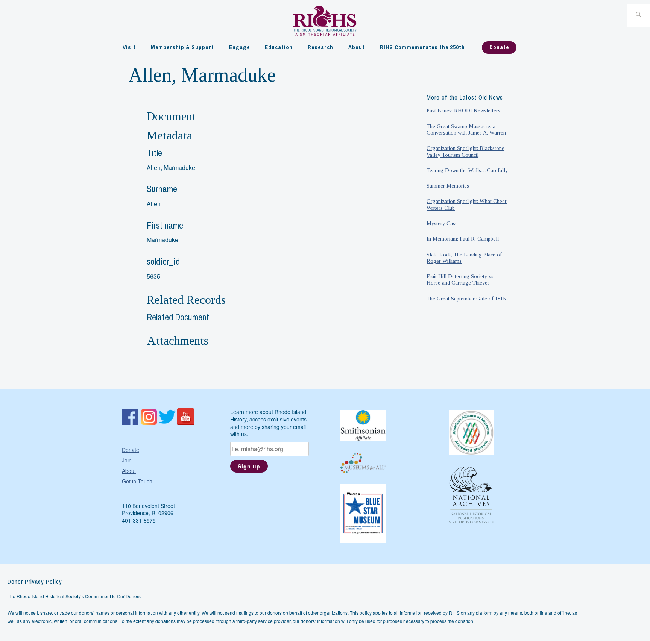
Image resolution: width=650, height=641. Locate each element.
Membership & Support (182, 47)
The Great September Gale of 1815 (466, 298)
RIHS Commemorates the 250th (422, 47)
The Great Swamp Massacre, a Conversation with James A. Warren (466, 129)
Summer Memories (448, 186)
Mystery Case (442, 223)
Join (127, 460)
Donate (499, 47)
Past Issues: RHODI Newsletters (463, 111)
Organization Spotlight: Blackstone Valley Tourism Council (465, 151)
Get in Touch (137, 481)
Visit (129, 47)
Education (279, 47)
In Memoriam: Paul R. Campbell (463, 239)
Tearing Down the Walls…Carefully (467, 170)
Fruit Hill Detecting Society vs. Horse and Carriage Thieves (461, 279)
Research (320, 47)
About (356, 47)
